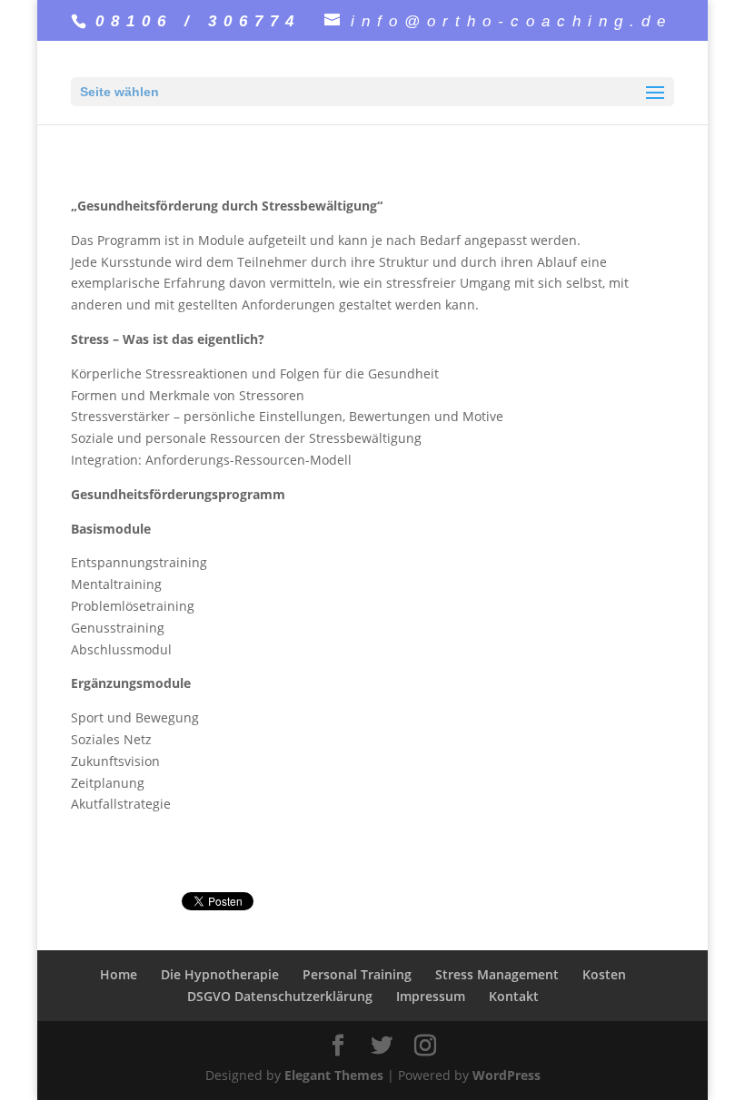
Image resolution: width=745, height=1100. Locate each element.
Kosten (604, 974)
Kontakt (514, 996)
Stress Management (497, 974)
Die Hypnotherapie (220, 974)
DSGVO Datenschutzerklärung (279, 996)
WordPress (506, 1075)
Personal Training (357, 974)
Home (118, 974)
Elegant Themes (333, 1075)
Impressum (430, 996)
